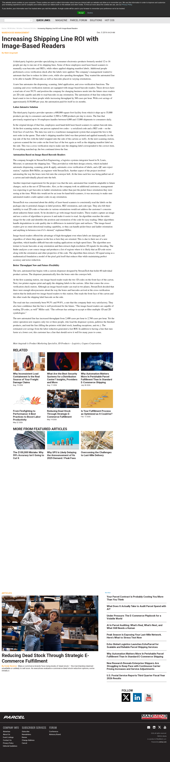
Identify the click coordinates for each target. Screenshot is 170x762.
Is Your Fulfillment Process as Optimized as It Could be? (96, 412)
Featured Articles (50, 429)
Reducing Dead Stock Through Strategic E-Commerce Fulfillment (59, 414)
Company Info (11, 727)
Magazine (61, 20)
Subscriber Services (34, 727)
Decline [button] (90, 13)
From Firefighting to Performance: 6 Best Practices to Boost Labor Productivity (27, 415)
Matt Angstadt (11, 53)
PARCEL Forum (78, 20)
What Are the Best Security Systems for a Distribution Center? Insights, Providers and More (62, 378)
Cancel (24, 743)
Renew (24, 737)
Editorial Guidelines (10, 746)
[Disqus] (64, 496)
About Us (6, 734)
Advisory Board (55, 734)
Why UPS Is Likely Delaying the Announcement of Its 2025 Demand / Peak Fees (61, 455)
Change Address (28, 740)
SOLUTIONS (96, 20)
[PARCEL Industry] (14, 717)
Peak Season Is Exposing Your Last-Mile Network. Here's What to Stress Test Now (134, 636)
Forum (53, 727)
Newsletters (26, 734)
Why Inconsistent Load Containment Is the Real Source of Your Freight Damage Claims (26, 378)
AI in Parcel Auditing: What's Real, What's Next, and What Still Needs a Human (134, 626)
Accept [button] (81, 13)
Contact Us (7, 740)
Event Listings (8, 737)
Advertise (6, 731)
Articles (7, 593)
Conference (53, 731)
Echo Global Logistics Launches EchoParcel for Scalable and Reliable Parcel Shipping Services (133, 645)
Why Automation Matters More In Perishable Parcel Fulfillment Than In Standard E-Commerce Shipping (96, 378)
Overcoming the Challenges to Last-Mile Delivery (96, 454)
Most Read (108, 592)
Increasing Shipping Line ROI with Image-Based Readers (50, 42)
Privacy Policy (127, 4)
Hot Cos (109, 20)
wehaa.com (163, 742)
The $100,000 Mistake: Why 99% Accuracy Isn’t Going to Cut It (28, 455)
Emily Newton (11, 666)
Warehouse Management (15, 32)
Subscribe (25, 731)
